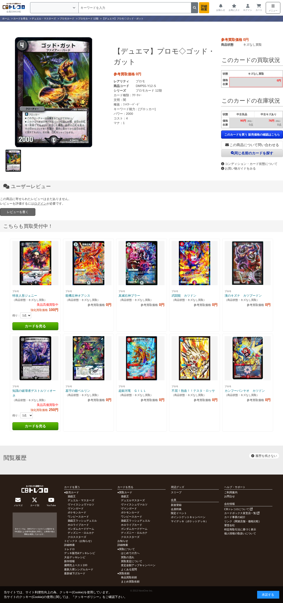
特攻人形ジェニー (24, 295)
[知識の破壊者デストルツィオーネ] (35, 358)
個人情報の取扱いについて (240, 533)
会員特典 (176, 509)
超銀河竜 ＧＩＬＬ (132, 390)
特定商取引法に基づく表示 (240, 529)
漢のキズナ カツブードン (243, 295)
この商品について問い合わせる (254, 145)
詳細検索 (204, 7)
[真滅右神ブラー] (141, 263)
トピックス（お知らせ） (78, 541)
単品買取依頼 (129, 577)
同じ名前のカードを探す (253, 153)
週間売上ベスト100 (75, 565)
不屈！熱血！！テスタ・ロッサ (193, 390)
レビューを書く (18, 212)
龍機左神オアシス (77, 295)
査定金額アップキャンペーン (138, 565)
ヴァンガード (76, 508)
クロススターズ (77, 537)
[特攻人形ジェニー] (35, 263)
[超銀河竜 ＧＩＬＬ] (141, 358)
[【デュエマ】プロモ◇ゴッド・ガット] (53, 92)
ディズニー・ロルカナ (81, 532)
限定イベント (179, 513)
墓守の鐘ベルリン (77, 390)
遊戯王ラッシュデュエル (82, 520)
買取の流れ (127, 557)
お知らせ (122, 541)
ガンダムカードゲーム (81, 528)
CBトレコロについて (237, 509)
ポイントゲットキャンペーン (188, 517)
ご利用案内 (230, 492)
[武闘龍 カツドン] (195, 263)
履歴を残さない (266, 456)
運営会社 (229, 525)
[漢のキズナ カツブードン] (248, 263)
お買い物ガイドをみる (240, 168)
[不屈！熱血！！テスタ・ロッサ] (195, 358)
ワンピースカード (78, 516)
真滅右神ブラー (129, 295)
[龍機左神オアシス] (88, 263)
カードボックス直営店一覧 (240, 513)
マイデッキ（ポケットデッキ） (189, 521)
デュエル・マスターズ (81, 500)
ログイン (40, 203)
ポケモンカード (77, 512)
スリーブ (176, 492)
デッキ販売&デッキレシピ (79, 553)
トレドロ (69, 549)
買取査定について (131, 561)
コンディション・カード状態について (251, 164)
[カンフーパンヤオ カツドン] (248, 358)
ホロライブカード (78, 524)
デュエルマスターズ (133, 500)
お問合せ (229, 496)
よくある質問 (129, 569)
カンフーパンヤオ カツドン (245, 390)
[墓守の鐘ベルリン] (88, 358)
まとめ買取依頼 (130, 581)
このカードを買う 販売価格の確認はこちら (252, 134)
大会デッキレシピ (74, 557)
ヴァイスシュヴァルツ (81, 504)
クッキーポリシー (87, 597)
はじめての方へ (130, 553)
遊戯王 (72, 496)
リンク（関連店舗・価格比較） (242, 521)
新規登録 (176, 505)
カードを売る (35, 326)
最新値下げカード (74, 573)
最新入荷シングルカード (78, 569)
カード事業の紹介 (234, 517)
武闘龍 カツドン (184, 295)
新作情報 (69, 561)
